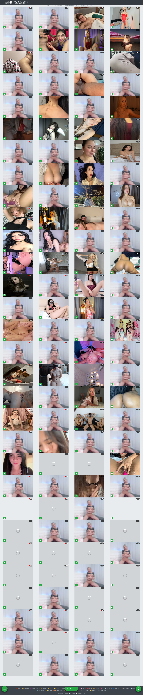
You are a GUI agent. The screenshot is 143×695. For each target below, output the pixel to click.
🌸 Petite (83, 688)
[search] (138, 689)
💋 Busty (89, 688)
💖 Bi (101, 688)
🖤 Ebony (11, 688)
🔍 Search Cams (102, 690)
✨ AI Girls (49, 690)
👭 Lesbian (96, 688)
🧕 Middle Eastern (35, 688)
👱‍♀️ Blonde (56, 688)
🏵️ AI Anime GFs (57, 690)
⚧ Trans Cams (125, 688)
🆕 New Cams (108, 688)
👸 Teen (50, 688)
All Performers (79, 693)
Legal (84, 693)
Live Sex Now (71, 689)
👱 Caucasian (25, 688)
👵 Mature (43, 688)
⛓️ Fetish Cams (41, 690)
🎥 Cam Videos (84, 690)
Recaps (73, 693)
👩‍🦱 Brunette (63, 688)
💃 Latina (18, 688)
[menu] (4, 689)
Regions (66, 693)
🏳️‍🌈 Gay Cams (116, 688)
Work (70, 693)
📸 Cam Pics (93, 690)
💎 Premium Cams (135, 688)
